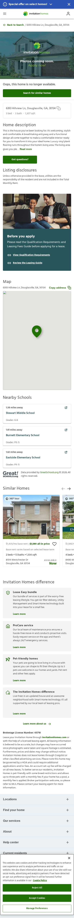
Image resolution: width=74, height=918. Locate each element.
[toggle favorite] (54, 544)
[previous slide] (63, 489)
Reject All (37, 888)
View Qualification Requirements (31, 255)
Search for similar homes (37, 93)
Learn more (19, 613)
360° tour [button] (14, 499)
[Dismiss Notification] (69, 4)
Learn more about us (34, 724)
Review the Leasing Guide (27, 263)
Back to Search (15, 25)
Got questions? (19, 159)
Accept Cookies (37, 898)
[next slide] (69, 489)
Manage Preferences (37, 908)
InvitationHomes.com (54, 737)
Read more (26, 149)
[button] (37, 4)
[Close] (69, 858)
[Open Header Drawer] (4, 13)
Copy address (57, 287)
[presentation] (31, 531)
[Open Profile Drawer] (68, 13)
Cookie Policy (40, 880)
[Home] (36, 14)
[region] (37, 884)
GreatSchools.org (49, 472)
